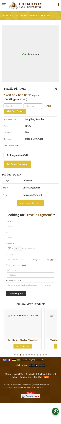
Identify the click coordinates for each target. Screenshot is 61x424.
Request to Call (19, 155)
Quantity (9, 254)
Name (8, 221)
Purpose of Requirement (16, 265)
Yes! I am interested (30, 203)
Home (5, 15)
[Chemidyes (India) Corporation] (25, 5)
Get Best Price (15, 111)
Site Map (38, 377)
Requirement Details (14, 281)
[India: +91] (10, 248)
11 (43, 355)
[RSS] (46, 377)
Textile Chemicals (27, 15)
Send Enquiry (18, 164)
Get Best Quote (19, 346)
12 (46, 355)
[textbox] (33, 106)
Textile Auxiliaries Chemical (19, 340)
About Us (18, 374)
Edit (50, 106)
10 (40, 355)
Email (8, 232)
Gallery (41, 374)
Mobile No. (10, 243)
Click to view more (11, 146)
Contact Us (25, 377)
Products (14, 15)
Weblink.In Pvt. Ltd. (35, 388)
